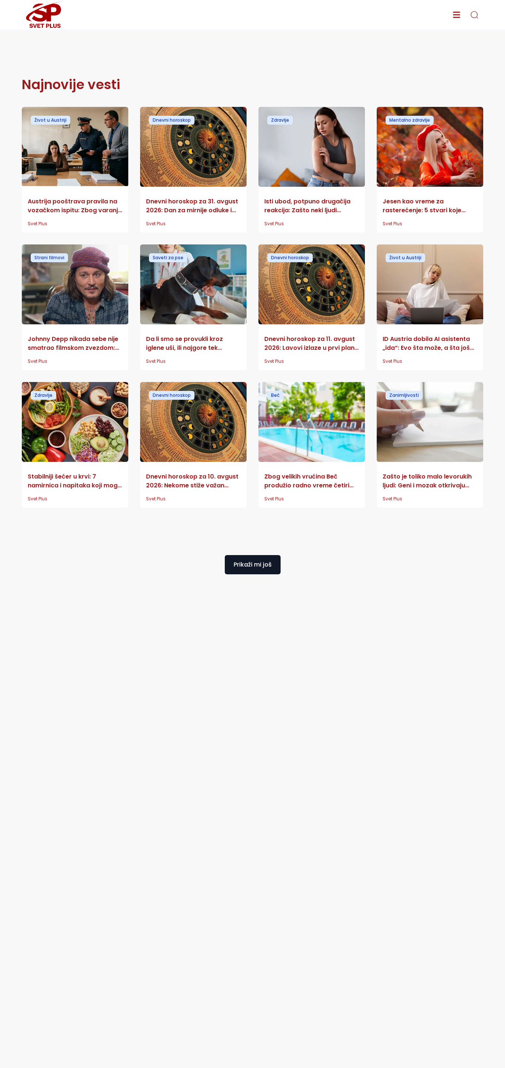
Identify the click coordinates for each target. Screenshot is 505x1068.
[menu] (456, 15)
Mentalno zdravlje (409, 120)
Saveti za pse (168, 257)
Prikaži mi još (253, 564)
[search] (474, 15)
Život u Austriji (50, 120)
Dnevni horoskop (172, 120)
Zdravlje (280, 120)
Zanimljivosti (404, 395)
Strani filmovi (49, 257)
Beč (275, 395)
